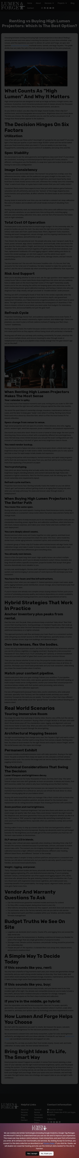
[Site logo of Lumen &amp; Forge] (39, 1128)
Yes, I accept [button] (32, 1154)
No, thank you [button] (46, 1154)
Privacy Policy (49, 1143)
